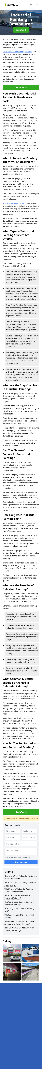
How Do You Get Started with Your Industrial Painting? (19, 929)
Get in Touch (21, 87)
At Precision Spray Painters (14, 203)
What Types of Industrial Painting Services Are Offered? (18, 890)
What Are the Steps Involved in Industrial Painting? (17, 896)
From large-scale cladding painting (17, 51)
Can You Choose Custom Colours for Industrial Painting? (19, 903)
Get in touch (21, 30)
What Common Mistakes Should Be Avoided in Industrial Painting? (19, 922)
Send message (21, 862)
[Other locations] (31, 5)
